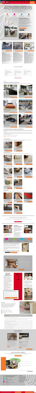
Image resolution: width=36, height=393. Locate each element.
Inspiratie (22, 2)
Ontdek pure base (9, 188)
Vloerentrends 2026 (11, 341)
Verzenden (29, 371)
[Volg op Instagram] (5, 367)
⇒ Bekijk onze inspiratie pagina (8, 234)
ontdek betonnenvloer (18, 188)
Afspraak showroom (22, 28)
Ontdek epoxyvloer (19, 201)
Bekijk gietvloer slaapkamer (13, 112)
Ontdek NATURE (9, 202)
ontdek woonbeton (31, 50)
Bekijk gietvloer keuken (13, 97)
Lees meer (20, 347)
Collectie (19, 2)
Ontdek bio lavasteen (19, 150)
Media (18, 389)
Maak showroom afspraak (29, 386)
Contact (35, 0)
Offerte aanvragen (32, 2)
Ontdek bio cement (9, 177)
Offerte (6, 378)
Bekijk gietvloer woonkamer (28, 97)
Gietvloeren (11, 2)
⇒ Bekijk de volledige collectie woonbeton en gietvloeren (10, 136)
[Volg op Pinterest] (5, 368)
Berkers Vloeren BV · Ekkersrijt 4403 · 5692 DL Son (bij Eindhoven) (11, 376)
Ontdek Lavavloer (21, 269)
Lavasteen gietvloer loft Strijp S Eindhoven (24, 258)
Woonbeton (15, 2)
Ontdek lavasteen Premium (8, 150)
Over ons (32, 0)
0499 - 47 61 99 (7, 252)
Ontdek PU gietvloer (29, 201)
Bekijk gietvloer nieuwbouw (28, 112)
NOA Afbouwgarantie (28, 389)
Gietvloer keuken (10, 389)
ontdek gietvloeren (8, 50)
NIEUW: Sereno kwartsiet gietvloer (23, 342)
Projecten (26, 2)
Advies (30, 0)
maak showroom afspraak (18, 221)
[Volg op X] (5, 365)
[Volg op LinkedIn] (5, 366)
